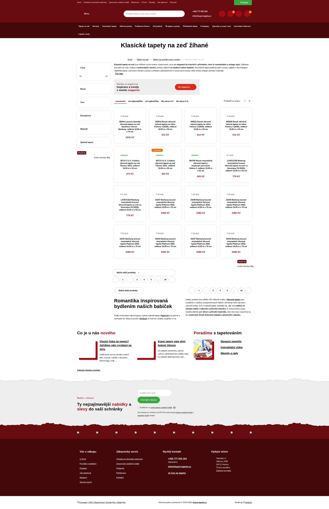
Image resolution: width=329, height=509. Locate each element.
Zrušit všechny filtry (102, 157)
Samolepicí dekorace (242, 26)
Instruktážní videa (232, 347)
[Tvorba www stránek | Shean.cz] (247, 502)
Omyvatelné (157, 26)
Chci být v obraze (149, 400)
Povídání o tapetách (88, 464)
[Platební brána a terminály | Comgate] (103, 502)
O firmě (144, 2)
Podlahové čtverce (142, 26)
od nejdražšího (152, 101)
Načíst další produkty (126, 272)
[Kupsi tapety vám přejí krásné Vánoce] (144, 357)
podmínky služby (143, 415)
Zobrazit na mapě (223, 470)
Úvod (130, 59)
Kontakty (152, 2)
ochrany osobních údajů (184, 412)
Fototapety (204, 26)
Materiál (84, 129)
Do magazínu (184, 87)
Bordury (96, 26)
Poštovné (172, 2)
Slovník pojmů (86, 482)
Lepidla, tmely (84, 34)
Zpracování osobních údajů (119, 2)
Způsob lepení (86, 142)
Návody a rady (229, 353)
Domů (79, 2)
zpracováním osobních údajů (161, 408)
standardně (120, 101)
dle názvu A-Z (167, 101)
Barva (83, 89)
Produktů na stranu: (232, 101)
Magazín (83, 477)
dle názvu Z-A (182, 101)
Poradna (244, 2)
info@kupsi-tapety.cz (201, 16)
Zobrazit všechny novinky (88, 370)
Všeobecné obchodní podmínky (95, 2)
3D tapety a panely (172, 26)
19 (165, 279)
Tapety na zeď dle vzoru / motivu (166, 59)
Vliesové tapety (233, 299)
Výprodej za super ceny (221, 26)
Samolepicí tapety (109, 26)
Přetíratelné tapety (190, 26)
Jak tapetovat (162, 2)
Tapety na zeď (83, 26)
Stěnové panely (126, 26)
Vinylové (143, 319)
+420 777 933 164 (199, 11)
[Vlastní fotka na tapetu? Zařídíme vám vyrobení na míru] (86, 357)
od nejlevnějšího (135, 101)
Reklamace (135, 2)
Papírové (165, 315)
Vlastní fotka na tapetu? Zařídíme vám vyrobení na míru (115, 345)
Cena (82, 68)
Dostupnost (85, 115)
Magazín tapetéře (231, 341)
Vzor (82, 102)
